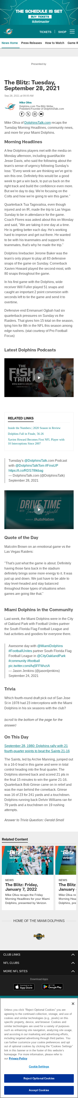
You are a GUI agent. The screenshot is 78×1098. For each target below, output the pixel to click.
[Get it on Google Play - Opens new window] (52, 993)
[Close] (73, 1007)
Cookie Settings (39, 1066)
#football (34, 660)
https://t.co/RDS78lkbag (27, 469)
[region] (39, 1050)
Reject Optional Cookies (39, 1078)
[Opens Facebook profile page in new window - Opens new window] (21, 114)
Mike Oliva (25, 102)
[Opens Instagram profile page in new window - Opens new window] (34, 114)
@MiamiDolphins (49, 645)
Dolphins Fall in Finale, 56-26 (27, 433)
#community (18, 660)
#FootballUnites (20, 650)
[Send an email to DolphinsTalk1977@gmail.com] (41, 114)
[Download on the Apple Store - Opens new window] (23, 991)
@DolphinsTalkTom (23, 464)
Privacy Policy (50, 1058)
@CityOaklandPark (49, 655)
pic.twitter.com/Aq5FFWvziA (29, 665)
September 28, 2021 (24, 479)
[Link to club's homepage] (8, 30)
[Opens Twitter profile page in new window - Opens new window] (28, 114)
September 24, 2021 (24, 675)
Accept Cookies (39, 1090)
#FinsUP (43, 464)
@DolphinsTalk (35, 460)
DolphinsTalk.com (37, 122)
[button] (39, 373)
